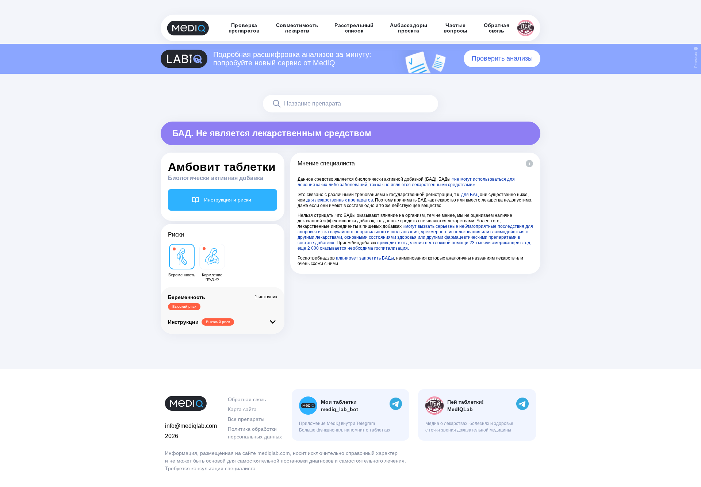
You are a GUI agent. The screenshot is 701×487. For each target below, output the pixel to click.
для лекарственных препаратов (339, 200)
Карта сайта (242, 409)
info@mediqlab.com (191, 426)
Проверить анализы (502, 58)
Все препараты (246, 419)
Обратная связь (247, 399)
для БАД (470, 194)
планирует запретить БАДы (365, 258)
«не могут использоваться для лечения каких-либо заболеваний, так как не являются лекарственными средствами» (406, 182)
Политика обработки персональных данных (255, 433)
